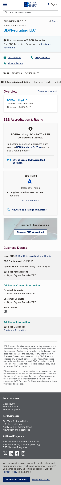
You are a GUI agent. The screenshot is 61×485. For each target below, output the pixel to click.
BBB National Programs (15, 447)
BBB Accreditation (12, 424)
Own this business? (47, 91)
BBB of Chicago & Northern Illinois (33, 256)
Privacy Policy (10, 471)
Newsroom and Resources (16, 429)
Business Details (42, 82)
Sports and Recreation (15, 330)
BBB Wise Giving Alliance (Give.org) (21, 444)
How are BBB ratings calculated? (29, 209)
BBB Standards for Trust (29, 147)
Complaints (32, 73)
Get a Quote (9, 403)
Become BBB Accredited (30, 232)
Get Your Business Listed (15, 421)
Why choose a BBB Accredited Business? (29, 161)
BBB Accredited (37, 40)
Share (55, 21)
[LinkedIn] (5, 311)
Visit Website (14, 57)
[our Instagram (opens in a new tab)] (23, 455)
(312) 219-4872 (42, 57)
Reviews (17, 73)
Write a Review (15, 63)
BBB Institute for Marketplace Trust (21, 441)
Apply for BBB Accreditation (17, 427)
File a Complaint (11, 409)
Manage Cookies (41, 479)
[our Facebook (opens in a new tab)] (17, 455)
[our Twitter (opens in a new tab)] (5, 455)
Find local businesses (21, 12)
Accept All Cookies (16, 479)
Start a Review (10, 406)
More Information (30, 200)
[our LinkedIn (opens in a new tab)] (11, 455)
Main (6, 73)
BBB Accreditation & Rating (15, 82)
